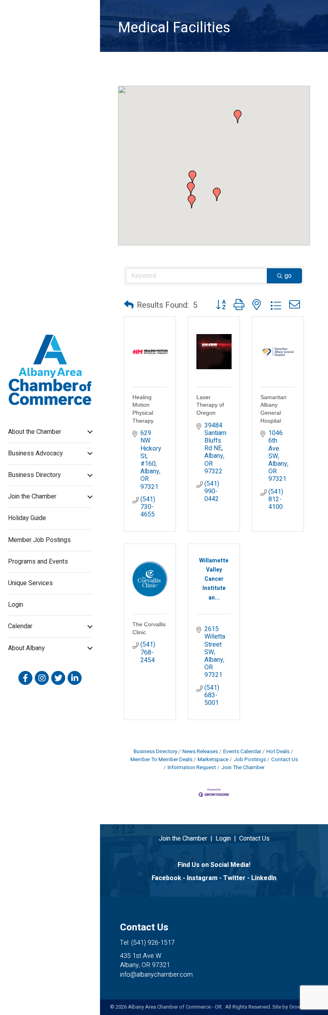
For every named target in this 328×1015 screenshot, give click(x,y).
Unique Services (30, 583)
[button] (217, 194)
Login (15, 604)
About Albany (26, 648)
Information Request (192, 768)
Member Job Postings (39, 540)
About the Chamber (34, 432)
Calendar (20, 626)
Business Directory (34, 475)
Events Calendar (242, 752)
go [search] (288, 276)
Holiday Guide (27, 518)
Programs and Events (38, 561)
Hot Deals (278, 752)
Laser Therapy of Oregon (210, 405)
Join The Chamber (242, 768)
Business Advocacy (35, 453)
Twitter (234, 878)
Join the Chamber (32, 496)
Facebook (166, 878)
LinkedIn (263, 878)
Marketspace (213, 760)
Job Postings (250, 760)
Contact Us (284, 760)
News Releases (200, 752)
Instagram (202, 878)
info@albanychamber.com (156, 974)
